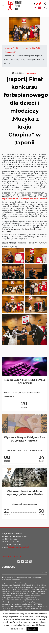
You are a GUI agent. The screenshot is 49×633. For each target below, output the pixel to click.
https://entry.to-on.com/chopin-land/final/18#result (24, 198)
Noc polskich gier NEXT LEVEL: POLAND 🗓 (24, 381)
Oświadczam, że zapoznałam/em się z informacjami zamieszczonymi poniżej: (21, 579)
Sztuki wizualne (33, 393)
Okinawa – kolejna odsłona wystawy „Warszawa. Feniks (25, 493)
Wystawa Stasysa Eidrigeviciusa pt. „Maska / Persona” (24, 439)
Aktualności (32, 73)
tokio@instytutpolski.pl (18, 547)
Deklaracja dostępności (12, 556)
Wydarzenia (9, 397)
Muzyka (22, 393)
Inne (16, 393)
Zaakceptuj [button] (32, 629)
